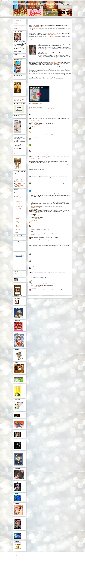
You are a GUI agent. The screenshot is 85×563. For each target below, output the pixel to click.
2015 (16, 192)
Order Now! (16, 28)
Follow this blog (19, 256)
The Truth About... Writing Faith (18, 212)
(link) (37, 26)
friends (35, 108)
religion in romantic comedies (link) (51, 34)
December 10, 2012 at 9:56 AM (35, 158)
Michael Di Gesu (33, 224)
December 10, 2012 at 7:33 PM (35, 234)
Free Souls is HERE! (19, 208)
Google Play (19, 77)
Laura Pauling (33, 112)
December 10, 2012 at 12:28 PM (35, 212)
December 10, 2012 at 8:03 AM (35, 124)
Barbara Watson (33, 209)
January (17, 229)
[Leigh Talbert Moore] (14, 117)
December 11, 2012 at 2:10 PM (35, 278)
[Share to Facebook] (40, 107)
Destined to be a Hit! (19, 200)
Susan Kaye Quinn (34, 266)
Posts (16, 273)
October (17, 217)
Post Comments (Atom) (52, 300)
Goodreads (33, 103)
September (18, 218)
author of (19, 181)
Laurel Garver (31, 82)
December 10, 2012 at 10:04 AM (35, 173)
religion (45, 108)
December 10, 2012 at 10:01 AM (35, 166)
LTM (31, 280)
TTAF (51, 108)
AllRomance (16, 184)
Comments (17, 275)
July (16, 221)
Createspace (16, 153)
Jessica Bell (33, 122)
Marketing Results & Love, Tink (19, 203)
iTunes (22, 77)
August (17, 219)
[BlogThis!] (38, 107)
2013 (16, 195)
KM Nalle (32, 236)
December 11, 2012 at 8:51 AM (35, 269)
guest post (37, 108)
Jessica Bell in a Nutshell (19, 214)
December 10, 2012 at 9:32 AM (35, 153)
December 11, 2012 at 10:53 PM (35, 286)
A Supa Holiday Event (19, 201)
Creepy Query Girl (33, 137)
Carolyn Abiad (33, 220)
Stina (32, 130)
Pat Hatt (32, 126)
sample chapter (39, 103)
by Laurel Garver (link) (32, 40)
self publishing (48, 108)
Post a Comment (32, 292)
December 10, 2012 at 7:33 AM (35, 120)
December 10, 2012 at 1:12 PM (35, 218)
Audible (22, 186)
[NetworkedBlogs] (19, 255)
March (17, 226)
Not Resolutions (18, 198)
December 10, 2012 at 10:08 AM (35, 180)
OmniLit (19, 184)
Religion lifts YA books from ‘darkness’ (56, 63)
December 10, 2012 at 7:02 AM (35, 115)
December (17, 197)
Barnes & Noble (16, 78)
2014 (16, 193)
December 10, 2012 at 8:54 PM (35, 242)
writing (56, 108)
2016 (16, 191)
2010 (16, 232)
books (32, 108)
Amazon (15, 77)
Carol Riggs (33, 288)
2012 (16, 196)
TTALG (54, 108)
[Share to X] (39, 107)
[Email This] (37, 107)
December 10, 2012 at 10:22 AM (35, 207)
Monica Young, (19, 176)
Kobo (20, 78)
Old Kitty (32, 143)
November (17, 215)
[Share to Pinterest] (41, 107)
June (17, 222)
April (17, 225)
